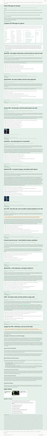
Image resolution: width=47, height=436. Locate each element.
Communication (7, 2)
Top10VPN (5, 372)
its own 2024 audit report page (31, 183)
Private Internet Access (7, 39)
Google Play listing (5, 56)
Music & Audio (14, 2)
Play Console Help (33, 340)
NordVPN (5, 31)
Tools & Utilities (25, 2)
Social (4, 2)
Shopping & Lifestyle (40, 2)
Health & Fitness (33, 2)
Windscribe (6, 40)
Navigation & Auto (6, 3)
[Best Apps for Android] (4, 0)
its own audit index (13, 184)
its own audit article (16, 279)
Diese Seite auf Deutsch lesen (7, 21)
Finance (36, 2)
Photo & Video (10, 2)
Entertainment (18, 2)
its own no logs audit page (18, 117)
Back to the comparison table (7, 203)
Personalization (29, 2)
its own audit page (33, 249)
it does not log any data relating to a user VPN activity (26, 304)
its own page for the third (20, 181)
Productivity (21, 2)
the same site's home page (9, 222)
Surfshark (6, 35)
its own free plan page (13, 116)
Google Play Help (38, 340)
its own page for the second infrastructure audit (25, 179)
